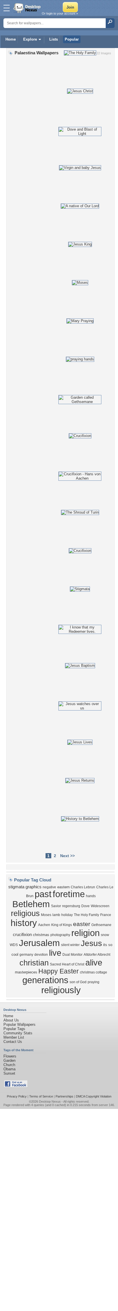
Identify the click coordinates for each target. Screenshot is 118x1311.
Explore (30, 39)
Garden (9, 1060)
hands (91, 896)
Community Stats (17, 1033)
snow (105, 935)
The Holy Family (86, 915)
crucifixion (22, 934)
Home (10, 39)
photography (60, 935)
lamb (56, 915)
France (105, 915)
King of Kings (61, 925)
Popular (72, 39)
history (24, 923)
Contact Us (12, 1041)
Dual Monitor (72, 955)
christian (34, 963)
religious (25, 913)
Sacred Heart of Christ (67, 964)
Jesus (91, 943)
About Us (11, 1020)
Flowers (9, 1056)
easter (81, 924)
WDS (14, 945)
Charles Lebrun (83, 887)
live (55, 952)
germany (26, 955)
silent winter (70, 945)
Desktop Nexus (50, 1101)
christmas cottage (93, 972)
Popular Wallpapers (19, 1024)
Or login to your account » (60, 13)
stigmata (16, 887)
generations (45, 980)
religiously (61, 990)
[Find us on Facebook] (15, 1086)
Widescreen (100, 906)
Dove (85, 906)
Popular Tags (14, 1029)
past (43, 894)
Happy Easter (58, 971)
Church (9, 1065)
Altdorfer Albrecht (97, 955)
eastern (63, 887)
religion (85, 933)
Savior (56, 906)
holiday (67, 915)
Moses (46, 915)
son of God (78, 982)
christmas (41, 935)
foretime (69, 894)
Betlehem (31, 904)
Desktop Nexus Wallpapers (27, 8)
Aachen (44, 925)
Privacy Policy (17, 1096)
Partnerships (64, 1096)
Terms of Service (41, 1096)
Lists (53, 39)
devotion (41, 955)
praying (93, 982)
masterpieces (26, 972)
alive (93, 962)
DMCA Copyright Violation (93, 1096)
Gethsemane (101, 925)
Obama (9, 1069)
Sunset (9, 1073)
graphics (33, 887)
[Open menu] (6, 8)
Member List (13, 1037)
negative (49, 887)
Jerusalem (39, 943)
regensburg (71, 906)
